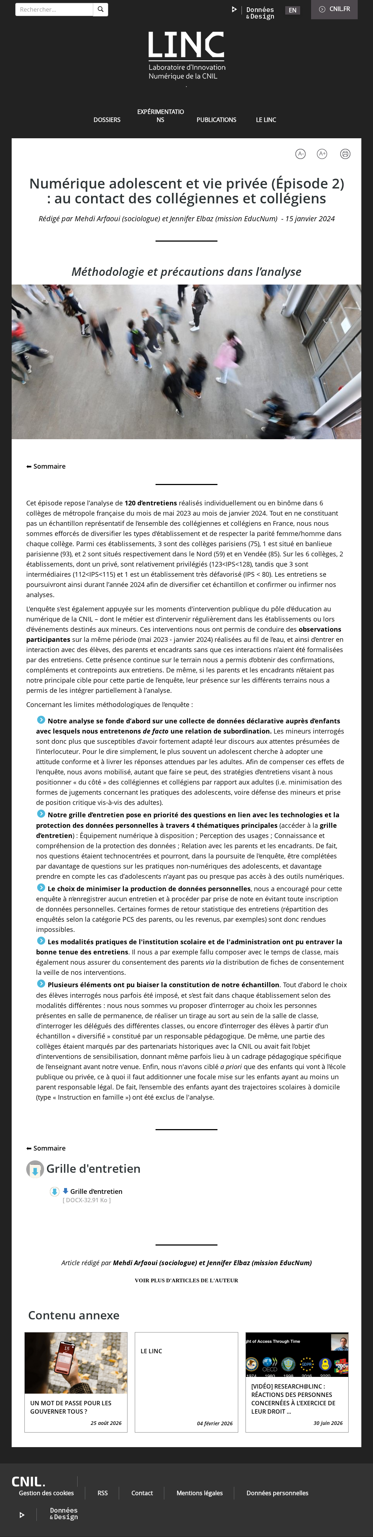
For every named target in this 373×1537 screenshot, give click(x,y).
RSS (103, 1493)
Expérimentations (160, 116)
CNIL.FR (340, 9)
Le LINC (266, 120)
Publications (216, 120)
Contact (142, 1493)
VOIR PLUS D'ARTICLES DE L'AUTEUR (186, 1280)
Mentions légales (200, 1493)
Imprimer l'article (347, 155)
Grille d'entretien (96, 1191)
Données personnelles (278, 1493)
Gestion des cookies (46, 1493)
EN (293, 10)
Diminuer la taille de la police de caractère (300, 155)
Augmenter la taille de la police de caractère (323, 155)
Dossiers (107, 120)
